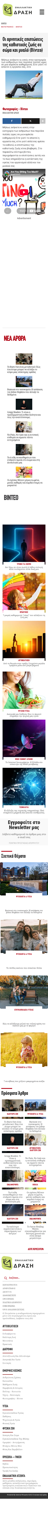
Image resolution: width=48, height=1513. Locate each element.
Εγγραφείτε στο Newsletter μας (24, 824)
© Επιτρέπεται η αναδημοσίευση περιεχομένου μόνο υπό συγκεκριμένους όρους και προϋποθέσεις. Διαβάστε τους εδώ (24, 1316)
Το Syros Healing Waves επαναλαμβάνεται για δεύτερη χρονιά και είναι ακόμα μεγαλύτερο (35, 1232)
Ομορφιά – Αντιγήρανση (14, 1442)
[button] (42, 12)
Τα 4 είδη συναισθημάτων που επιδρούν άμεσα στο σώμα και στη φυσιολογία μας (23, 460)
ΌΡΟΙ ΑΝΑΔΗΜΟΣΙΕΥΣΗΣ (13, 1309)
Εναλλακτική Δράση (11, 113)
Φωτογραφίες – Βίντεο (13, 1398)
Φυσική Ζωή (9, 1428)
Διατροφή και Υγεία (11, 1359)
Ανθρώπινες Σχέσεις (12, 1377)
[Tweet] (30, 121)
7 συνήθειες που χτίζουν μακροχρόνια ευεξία (24, 1081)
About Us (7, 1292)
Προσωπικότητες (10, 1467)
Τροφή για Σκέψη (10, 1470)
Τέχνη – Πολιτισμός (11, 1395)
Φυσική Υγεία (9, 1423)
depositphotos (10, 1285)
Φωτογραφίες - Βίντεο (11, 27)
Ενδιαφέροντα (12, 1185)
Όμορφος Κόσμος (12, 1370)
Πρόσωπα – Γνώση (12, 1457)
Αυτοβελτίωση (35, 1148)
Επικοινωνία (9, 1306)
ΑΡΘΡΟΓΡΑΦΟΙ (9, 1288)
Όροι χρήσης (8, 1299)
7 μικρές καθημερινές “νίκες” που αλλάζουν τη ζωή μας (24, 616)
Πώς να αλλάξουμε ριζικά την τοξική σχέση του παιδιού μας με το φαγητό (24, 1024)
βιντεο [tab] (11, 498)
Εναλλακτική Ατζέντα (14, 1476)
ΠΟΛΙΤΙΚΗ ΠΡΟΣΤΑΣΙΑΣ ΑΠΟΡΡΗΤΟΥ (24, 843)
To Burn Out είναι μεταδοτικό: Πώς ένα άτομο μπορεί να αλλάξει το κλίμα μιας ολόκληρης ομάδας (23, 369)
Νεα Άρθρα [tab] (15, 339)
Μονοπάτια (8, 1340)
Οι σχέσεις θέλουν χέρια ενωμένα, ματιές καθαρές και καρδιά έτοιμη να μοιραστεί (24, 482)
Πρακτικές (7, 1344)
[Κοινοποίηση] (12, 121)
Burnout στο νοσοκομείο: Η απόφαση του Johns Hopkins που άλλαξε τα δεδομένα (24, 392)
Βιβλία (35, 1185)
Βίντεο (4, 24)
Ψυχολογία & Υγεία (24, 897)
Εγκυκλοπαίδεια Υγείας (24, 1010)
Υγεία (5, 1406)
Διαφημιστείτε (9, 1295)
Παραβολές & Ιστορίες (13, 1388)
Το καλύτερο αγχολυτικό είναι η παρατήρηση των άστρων (13, 1230)
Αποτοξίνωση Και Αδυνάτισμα (16, 1356)
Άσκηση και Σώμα (11, 1435)
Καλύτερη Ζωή (12, 1114)
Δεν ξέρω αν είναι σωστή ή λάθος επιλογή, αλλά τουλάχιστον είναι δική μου (24, 568)
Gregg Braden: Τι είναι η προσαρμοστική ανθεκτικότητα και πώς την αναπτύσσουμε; (24, 415)
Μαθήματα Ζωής (10, 1384)
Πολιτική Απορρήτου (12, 1302)
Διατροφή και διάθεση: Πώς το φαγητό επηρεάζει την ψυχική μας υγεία (24, 715)
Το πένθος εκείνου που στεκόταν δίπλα (24, 968)
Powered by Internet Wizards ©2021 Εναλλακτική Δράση (27, 1495)
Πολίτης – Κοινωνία (12, 1391)
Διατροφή (8, 1349)
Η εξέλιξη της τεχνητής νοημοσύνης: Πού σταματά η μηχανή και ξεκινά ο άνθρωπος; (24, 811)
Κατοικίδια (8, 1381)
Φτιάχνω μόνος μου (12, 1446)
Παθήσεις (7, 1416)
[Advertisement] (24, 245)
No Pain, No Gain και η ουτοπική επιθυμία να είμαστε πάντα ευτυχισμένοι (22, 437)
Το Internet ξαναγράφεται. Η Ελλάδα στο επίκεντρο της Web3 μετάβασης (24, 763)
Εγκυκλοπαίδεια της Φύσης (16, 1438)
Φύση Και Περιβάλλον (13, 1449)
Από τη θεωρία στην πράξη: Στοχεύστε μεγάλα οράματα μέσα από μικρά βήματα (24, 664)
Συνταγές (7, 1363)
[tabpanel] (24, 419)
